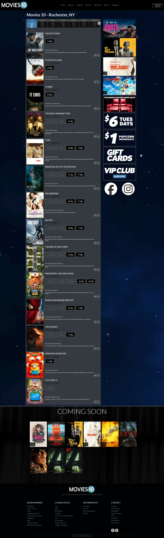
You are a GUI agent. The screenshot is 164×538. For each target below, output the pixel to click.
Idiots (56, 506)
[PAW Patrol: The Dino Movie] (35, 285)
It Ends (29, 511)
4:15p (70, 308)
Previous (27, 23)
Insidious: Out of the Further (34, 515)
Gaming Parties (115, 523)
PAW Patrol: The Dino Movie (34, 525)
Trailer (97, 55)
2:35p (60, 148)
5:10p (49, 361)
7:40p (80, 254)
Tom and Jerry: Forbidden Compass (64, 515)
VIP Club (88, 5)
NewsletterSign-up (158, 5)
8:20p (49, 94)
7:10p (80, 201)
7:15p (80, 228)
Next (99, 23)
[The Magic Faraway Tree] (35, 125)
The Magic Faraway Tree (33, 513)
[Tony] (35, 151)
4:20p (70, 148)
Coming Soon (86, 506)
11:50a (61, 281)
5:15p (70, 174)
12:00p (50, 174)
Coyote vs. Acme (31, 508)
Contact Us (114, 506)
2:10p (60, 201)
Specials (80, 5)
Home (63, 5)
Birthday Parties (115, 520)
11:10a (50, 121)
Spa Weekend (30, 518)
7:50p (80, 174)
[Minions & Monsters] (35, 365)
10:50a (50, 281)
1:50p (49, 388)
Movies (70, 5)
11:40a (50, 254)
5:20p (70, 254)
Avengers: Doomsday (60, 523)
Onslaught (57, 513)
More (106, 5)
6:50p (91, 281)
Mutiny (29, 520)
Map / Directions (115, 508)
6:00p (49, 68)
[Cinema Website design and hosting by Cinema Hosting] (82, 535)
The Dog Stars (30, 506)
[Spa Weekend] (35, 205)
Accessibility (114, 518)
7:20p (70, 334)
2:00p (71, 281)
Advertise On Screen (116, 513)
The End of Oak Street (32, 523)
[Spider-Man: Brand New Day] (35, 311)
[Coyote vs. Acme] (35, 71)
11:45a (50, 201)
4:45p (70, 201)
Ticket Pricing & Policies (89, 511)
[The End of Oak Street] (35, 258)
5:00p (70, 228)
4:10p (70, 121)
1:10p (60, 308)
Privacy (113, 515)
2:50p (60, 254)
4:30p (81, 281)
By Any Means (58, 511)
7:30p (80, 308)
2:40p (60, 228)
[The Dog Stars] (35, 45)
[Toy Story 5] (35, 391)
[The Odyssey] (35, 338)
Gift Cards (97, 5)
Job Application (115, 511)
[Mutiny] (35, 231)
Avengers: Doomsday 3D (61, 525)
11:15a (50, 308)
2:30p (60, 174)
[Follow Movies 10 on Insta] (116, 530)
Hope (56, 518)
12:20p (50, 228)
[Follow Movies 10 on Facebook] (113, 530)
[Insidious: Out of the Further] (35, 178)
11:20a (50, 148)
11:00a (50, 334)
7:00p (49, 41)
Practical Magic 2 (59, 520)
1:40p (60, 121)
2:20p (60, 334)
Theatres (115, 5)
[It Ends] (35, 98)
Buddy (56, 508)
